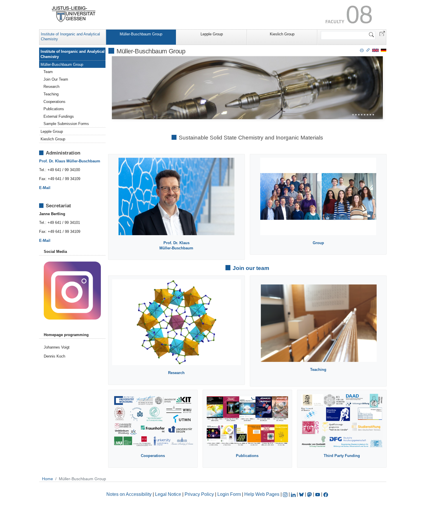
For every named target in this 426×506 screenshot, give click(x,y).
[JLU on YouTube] (318, 494)
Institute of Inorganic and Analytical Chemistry (70, 36)
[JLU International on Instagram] (286, 494)
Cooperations (54, 101)
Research (51, 86)
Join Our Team (55, 79)
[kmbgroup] (72, 290)
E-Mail (44, 188)
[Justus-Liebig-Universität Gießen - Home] (73, 14)
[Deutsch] (383, 50)
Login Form (229, 494)
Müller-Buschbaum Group (141, 34)
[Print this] (362, 50)
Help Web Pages (261, 494)
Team (48, 72)
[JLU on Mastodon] (310, 494)
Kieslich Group (282, 34)
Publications (53, 109)
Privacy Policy (199, 494)
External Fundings (58, 116)
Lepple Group (212, 34)
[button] (382, 33)
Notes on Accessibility (129, 494)
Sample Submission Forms (66, 123)
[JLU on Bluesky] (302, 494)
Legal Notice (168, 494)
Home (47, 478)
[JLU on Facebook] (325, 494)
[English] (375, 50)
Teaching (51, 94)
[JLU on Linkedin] (294, 494)
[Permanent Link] (368, 50)
